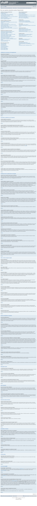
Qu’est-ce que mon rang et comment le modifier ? (6, 27)
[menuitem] (6, 6)
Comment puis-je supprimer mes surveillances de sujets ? (25, 36)
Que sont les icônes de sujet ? (4, 49)
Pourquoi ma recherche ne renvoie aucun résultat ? (25, 29)
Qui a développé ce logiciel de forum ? (23, 42)
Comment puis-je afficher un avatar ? (5, 26)
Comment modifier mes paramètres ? (5, 21)
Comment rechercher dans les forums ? (23, 28)
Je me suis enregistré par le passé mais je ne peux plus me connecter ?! (9, 16)
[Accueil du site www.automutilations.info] (4, 2)
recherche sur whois (14, 480)
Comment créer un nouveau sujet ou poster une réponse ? (7, 31)
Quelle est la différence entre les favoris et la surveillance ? (26, 34)
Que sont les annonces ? (4, 47)
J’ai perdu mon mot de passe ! (4, 17)
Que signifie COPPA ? (3, 13)
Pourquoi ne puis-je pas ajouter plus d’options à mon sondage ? (8, 34)
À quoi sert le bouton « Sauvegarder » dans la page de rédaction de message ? (8, 39)
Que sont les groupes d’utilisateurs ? (23, 14)
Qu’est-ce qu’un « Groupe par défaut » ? (23, 17)
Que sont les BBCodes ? (4, 43)
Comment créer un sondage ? (4, 33)
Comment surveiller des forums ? (23, 35)
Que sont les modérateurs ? (22, 13)
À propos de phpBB (3, 470)
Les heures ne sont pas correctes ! (5, 23)
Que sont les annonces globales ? (5, 46)
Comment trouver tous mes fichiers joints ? (24, 39)
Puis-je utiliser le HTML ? (4, 44)
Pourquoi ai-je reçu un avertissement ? (5, 37)
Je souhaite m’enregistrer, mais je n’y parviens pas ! (7, 14)
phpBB (26, 145)
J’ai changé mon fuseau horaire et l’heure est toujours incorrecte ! (8, 24)
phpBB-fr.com (19, 498)
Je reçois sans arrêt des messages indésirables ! (24, 21)
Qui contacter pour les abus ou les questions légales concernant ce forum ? (27, 44)
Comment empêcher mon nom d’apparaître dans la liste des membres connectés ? (9, 22)
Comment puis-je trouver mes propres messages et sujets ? (26, 31)
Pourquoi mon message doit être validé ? (5, 40)
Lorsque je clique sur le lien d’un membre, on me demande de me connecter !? (9, 28)
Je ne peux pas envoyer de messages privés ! (24, 20)
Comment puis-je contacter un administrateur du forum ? (25, 45)
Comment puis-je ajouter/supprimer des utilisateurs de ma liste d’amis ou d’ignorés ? (27, 25)
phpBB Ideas (4, 475)
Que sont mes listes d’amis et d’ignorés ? (23, 24)
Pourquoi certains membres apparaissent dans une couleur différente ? (27, 16)
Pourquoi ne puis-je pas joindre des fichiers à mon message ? (8, 36)
